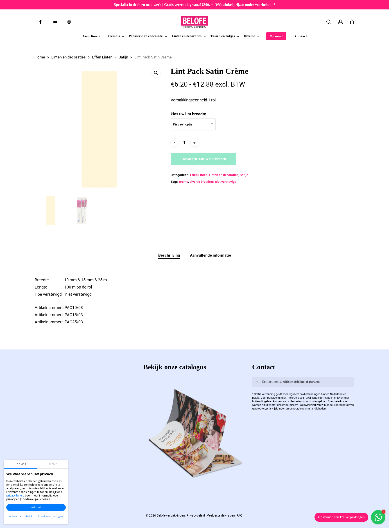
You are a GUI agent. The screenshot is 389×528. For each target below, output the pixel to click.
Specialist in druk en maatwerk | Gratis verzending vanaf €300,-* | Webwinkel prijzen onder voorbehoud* (194, 5)
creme (183, 181)
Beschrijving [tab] (169, 255)
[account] (340, 22)
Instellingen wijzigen (50, 516)
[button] (156, 73)
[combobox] (193, 124)
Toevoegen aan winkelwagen (203, 159)
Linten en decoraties (68, 57)
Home (40, 57)
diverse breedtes (202, 181)
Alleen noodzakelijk (20, 516)
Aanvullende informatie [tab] (210, 255)
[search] (328, 22)
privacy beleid (15, 495)
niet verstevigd (225, 181)
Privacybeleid (195, 515)
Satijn (123, 57)
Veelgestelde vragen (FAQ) (225, 515)
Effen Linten (102, 57)
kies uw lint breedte (188, 114)
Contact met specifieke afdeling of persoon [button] (291, 381)
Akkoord (36, 507)
